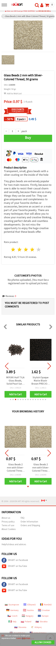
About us (6, 517)
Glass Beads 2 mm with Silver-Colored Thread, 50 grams (15, 468)
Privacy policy (8, 521)
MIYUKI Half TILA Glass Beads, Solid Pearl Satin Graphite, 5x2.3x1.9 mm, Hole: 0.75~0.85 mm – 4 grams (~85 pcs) (15, 381)
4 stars (32, 249)
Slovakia (43, 621)
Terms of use (8, 525)
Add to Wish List (14, 93)
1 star (13, 249)
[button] (10, 399)
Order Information (29, 521)
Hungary (29, 615)
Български (14, 604)
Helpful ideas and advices (14, 544)
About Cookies (9, 529)
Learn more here (23, 638)
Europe (45, 615)
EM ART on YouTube (17, 566)
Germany (14, 610)
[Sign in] (42, 5)
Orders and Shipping (30, 525)
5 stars (38, 249)
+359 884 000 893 (43, 11)
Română (47, 604)
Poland (28, 621)
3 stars (26, 249)
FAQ (22, 517)
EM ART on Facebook (18, 560)
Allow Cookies (43, 642)
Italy (14, 621)
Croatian (46, 610)
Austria (30, 610)
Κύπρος (38, 627)
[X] (3, 635)
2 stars (19, 249)
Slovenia (22, 627)
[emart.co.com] (16, 4)
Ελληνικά (31, 604)
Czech (14, 615)
